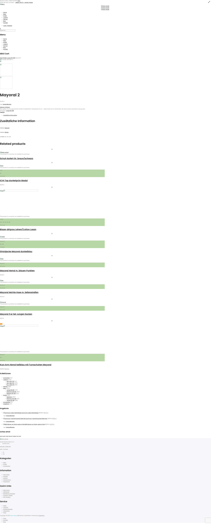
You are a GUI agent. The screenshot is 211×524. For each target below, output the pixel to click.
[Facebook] (3, 452)
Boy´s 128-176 (10, 385)
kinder (7, 436)
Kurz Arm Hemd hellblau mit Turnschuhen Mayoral (25, 364)
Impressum (6, 481)
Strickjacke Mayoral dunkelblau (16, 251)
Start (1, 58)
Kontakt (5, 23)
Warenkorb (6, 511)
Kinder (5, 16)
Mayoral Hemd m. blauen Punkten (17, 270)
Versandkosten (7, 104)
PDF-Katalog (6, 497)
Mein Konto (6, 490)
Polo (18, 436)
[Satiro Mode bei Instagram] (3, 454)
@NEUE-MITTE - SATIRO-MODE (24, 2)
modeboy (15, 436)
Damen (5, 19)
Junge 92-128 (11, 58)
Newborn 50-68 (11, 393)
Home (5, 12)
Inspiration (42, 515)
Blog (4, 21)
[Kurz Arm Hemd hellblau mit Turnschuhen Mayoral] (20, 326)
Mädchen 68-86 (11, 392)
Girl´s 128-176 (10, 383)
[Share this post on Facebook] (0, 112)
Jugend (5, 17)
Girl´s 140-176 (10, 381)
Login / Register (7, 26)
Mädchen (9, 397)
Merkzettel (6, 492)
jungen (3, 436)
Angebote (6, 404)
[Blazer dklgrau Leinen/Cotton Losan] (20, 191)
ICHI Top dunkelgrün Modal (14, 180)
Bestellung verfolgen (9, 494)
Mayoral (7, 128)
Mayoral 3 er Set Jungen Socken (16, 314)
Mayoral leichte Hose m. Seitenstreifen (19, 292)
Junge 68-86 (10, 390)
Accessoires (6, 402)
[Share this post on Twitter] (1, 112)
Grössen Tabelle (8, 495)
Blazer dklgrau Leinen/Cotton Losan (18, 229)
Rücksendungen (8, 509)
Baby (4, 14)
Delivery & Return (5, 107)
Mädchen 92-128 (11, 399)
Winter (7, 132)
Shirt (20, 436)
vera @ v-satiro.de (5, 446)
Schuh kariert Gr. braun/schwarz (16, 158)
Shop (4, 513)
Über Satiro (6, 475)
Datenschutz (7, 480)
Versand (5, 507)
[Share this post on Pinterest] (3, 112)
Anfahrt (5, 478)
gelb (1, 436)
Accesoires (6, 378)
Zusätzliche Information (10, 115)
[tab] (54, 115)
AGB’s (4, 506)
